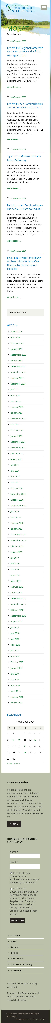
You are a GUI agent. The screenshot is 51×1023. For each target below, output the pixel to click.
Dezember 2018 (18, 598)
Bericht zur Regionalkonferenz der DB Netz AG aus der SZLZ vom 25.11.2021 (25, 51)
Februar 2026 (17, 343)
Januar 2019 (16, 592)
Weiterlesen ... (14, 87)
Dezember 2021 (18, 441)
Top (47, 1019)
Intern (13, 941)
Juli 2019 (15, 557)
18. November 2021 (18, 97)
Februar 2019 (17, 586)
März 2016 (16, 691)
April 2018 (15, 644)
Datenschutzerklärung (21, 964)
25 (25, 752)
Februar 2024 (17, 378)
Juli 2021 (15, 465)
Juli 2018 (15, 627)
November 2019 (18, 540)
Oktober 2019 (17, 546)
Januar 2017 (16, 668)
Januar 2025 (16, 360)
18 (25, 746)
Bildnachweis (17, 958)
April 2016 (15, 685)
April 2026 (15, 337)
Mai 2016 (15, 679)
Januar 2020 (16, 528)
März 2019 (16, 581)
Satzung (14, 947)
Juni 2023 (15, 389)
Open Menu (44, 7)
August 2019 (16, 552)
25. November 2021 (18, 41)
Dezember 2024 (18, 366)
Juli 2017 (15, 650)
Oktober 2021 (17, 453)
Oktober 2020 (17, 499)
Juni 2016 (15, 673)
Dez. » (17, 763)
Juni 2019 (15, 563)
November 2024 (18, 372)
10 (19, 739)
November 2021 (18, 447)
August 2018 (16, 621)
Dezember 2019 (18, 534)
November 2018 (18, 604)
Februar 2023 (17, 407)
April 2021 (15, 476)
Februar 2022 (17, 430)
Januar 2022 (16, 436)
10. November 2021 (18, 198)
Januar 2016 (16, 702)
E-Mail (14, 862)
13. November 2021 (18, 149)
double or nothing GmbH (35, 1019)
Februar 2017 (17, 662)
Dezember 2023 (18, 383)
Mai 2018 (15, 639)
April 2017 (15, 656)
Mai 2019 (15, 569)
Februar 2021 (17, 488)
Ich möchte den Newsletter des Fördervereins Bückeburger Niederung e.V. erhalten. (24, 878)
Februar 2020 (17, 523)
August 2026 (16, 331)
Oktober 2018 (17, 610)
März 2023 (16, 401)
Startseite (15, 935)
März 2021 (16, 482)
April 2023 (15, 395)
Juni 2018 (15, 633)
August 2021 (16, 459)
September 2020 (18, 505)
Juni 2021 (15, 470)
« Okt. (9, 763)
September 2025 (18, 354)
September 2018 (18, 615)
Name (14, 851)
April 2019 (15, 575)
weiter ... (14, 824)
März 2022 (16, 424)
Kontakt (14, 953)
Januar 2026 (16, 349)
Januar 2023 (16, 412)
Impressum (16, 970)
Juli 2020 (15, 511)
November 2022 (18, 418)
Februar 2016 (17, 697)
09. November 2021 (18, 251)
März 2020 (16, 517)
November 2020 (18, 494)
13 (35, 739)
